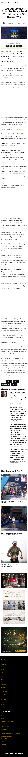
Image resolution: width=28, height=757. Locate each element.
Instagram (4, 694)
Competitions (5, 726)
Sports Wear (4, 664)
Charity (9, 381)
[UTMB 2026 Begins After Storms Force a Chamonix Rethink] (14, 550)
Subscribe (4, 744)
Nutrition (3, 672)
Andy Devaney (10, 23)
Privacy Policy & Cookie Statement (10, 733)
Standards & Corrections (8, 721)
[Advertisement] (14, 102)
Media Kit (3, 718)
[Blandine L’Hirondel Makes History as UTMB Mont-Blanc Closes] (14, 487)
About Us (3, 716)
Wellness (3, 679)
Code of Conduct (6, 739)
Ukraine (14, 384)
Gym (2, 682)
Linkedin (3, 702)
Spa (2, 676)
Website (12, 462)
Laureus (16, 381)
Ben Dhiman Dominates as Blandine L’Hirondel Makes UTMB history (11, 534)
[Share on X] (10, 46)
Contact (3, 741)
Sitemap (3, 729)
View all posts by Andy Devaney (18, 461)
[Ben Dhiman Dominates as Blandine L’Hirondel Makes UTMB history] (14, 518)
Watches (3, 687)
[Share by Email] (20, 46)
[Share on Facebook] (7, 46)
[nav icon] (2, 2)
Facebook (4, 691)
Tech (2, 669)
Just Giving (19, 129)
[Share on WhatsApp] (17, 46)
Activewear (4, 667)
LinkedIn (17, 462)
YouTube (3, 699)
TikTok (3, 705)
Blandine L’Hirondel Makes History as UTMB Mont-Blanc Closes (12, 502)
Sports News (5, 384)
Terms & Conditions (6, 736)
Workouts (3, 684)
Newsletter (4, 724)
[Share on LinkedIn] (14, 46)
